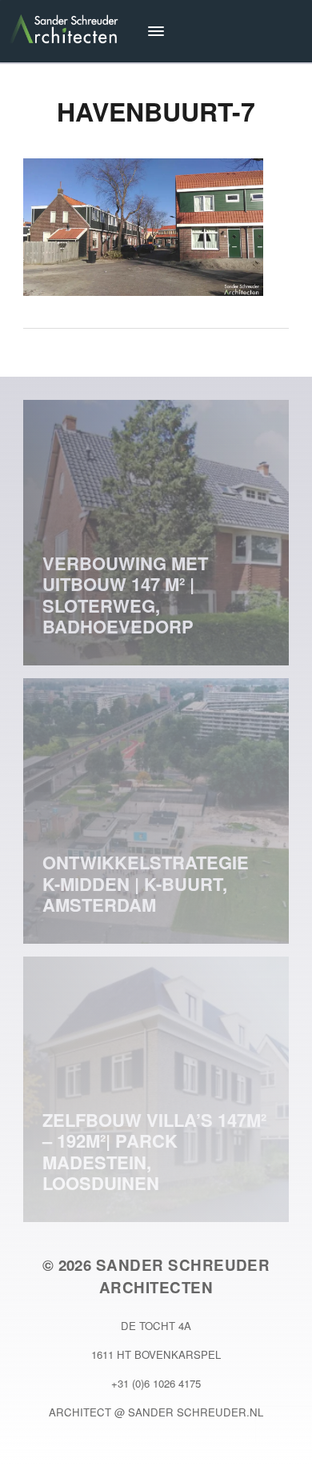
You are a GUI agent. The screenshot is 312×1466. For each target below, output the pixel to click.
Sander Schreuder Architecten (183, 1276)
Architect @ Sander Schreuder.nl (156, 1412)
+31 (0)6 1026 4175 (156, 1383)
